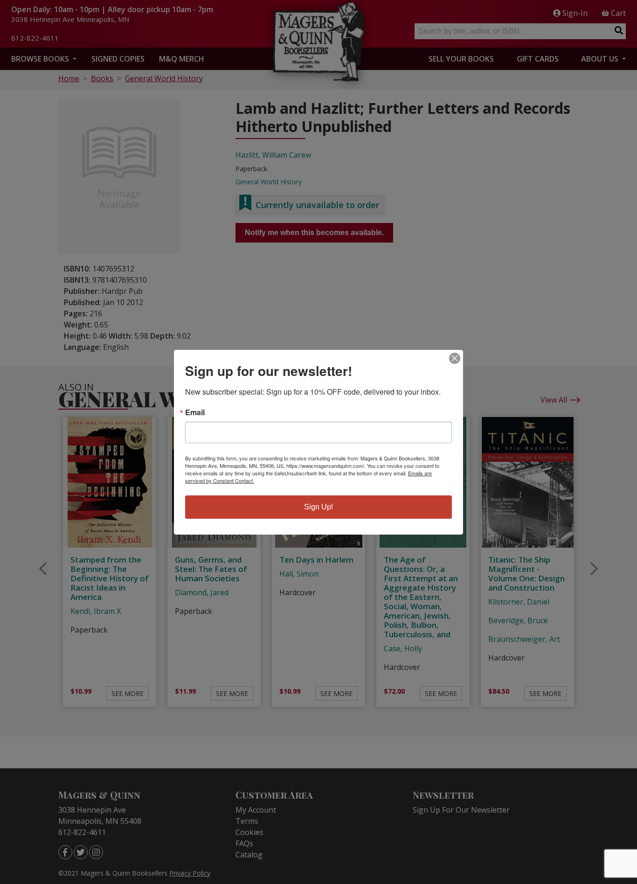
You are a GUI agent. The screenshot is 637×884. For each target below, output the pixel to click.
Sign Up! (318, 507)
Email (195, 412)
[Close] (454, 358)
